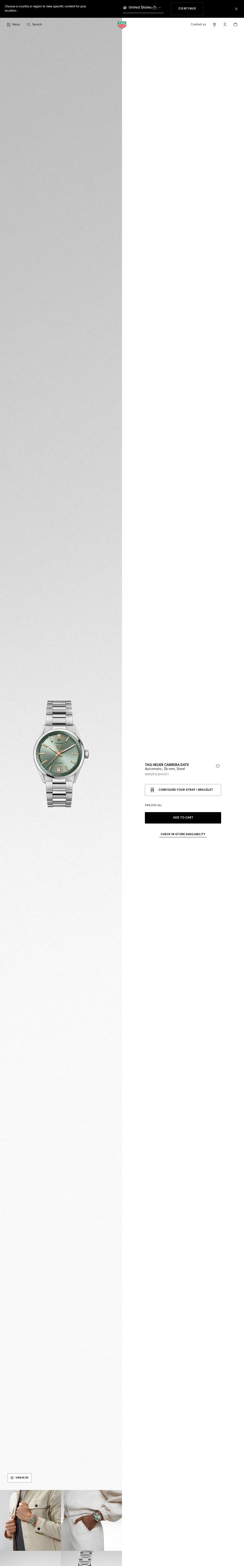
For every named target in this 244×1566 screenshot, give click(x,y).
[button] (225, 24)
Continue (191, 8)
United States (140, 7)
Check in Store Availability (183, 834)
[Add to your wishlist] (217, 766)
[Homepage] (122, 25)
